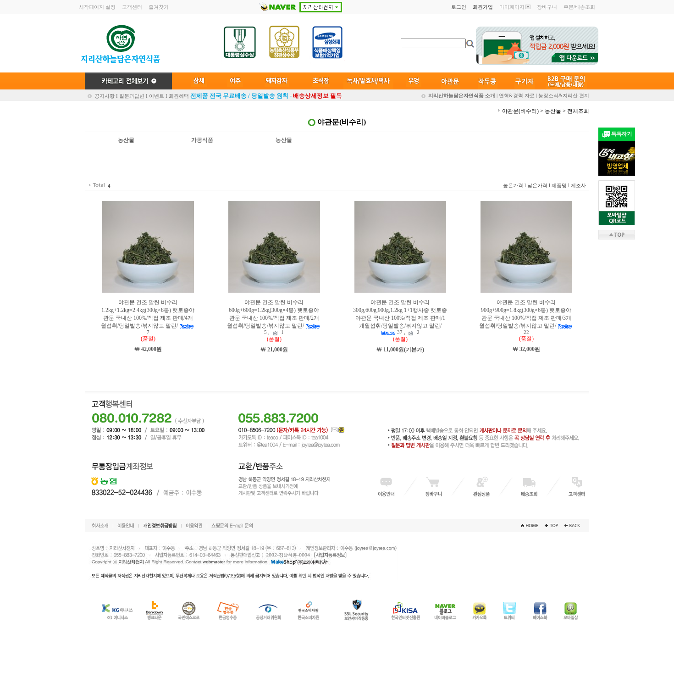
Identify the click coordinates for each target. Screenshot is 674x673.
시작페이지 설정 (97, 7)
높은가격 (513, 185)
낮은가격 (537, 185)
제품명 (559, 185)
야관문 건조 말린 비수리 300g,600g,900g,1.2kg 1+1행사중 (400, 317)
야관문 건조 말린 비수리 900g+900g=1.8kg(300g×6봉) (525, 317)
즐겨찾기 (159, 7)
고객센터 (132, 7)
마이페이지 (512, 7)
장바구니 (547, 7)
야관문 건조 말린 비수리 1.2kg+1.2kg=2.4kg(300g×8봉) (148, 317)
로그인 (458, 7)
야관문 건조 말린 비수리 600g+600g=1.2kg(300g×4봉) (273, 317)
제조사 (578, 185)
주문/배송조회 (579, 7)
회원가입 (483, 7)
